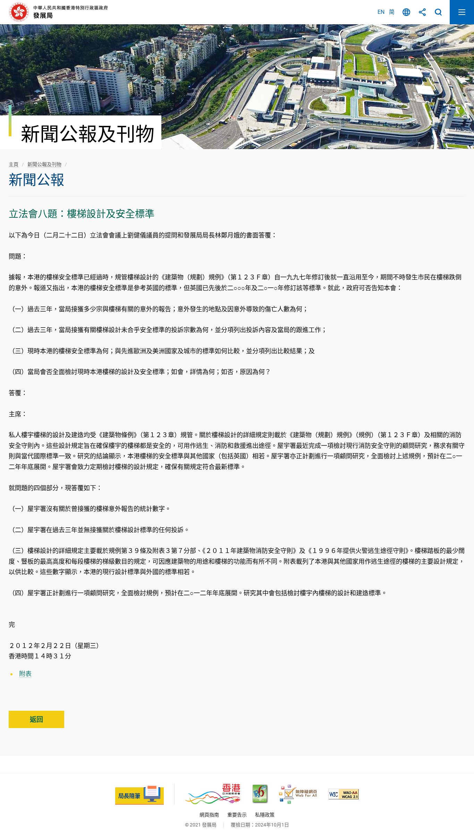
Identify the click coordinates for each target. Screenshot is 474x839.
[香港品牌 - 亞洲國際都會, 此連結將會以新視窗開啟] (212, 794)
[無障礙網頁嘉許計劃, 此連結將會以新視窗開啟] (298, 794)
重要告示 (237, 815)
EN (381, 12)
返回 (36, 720)
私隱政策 (264, 815)
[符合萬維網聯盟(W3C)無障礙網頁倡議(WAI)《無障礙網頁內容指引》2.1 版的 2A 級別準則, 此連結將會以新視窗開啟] (343, 794)
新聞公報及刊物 (44, 164)
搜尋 (438, 12)
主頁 (13, 164)
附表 (25, 673)
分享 (422, 12)
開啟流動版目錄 (462, 12)
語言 (406, 12)
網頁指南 (209, 815)
